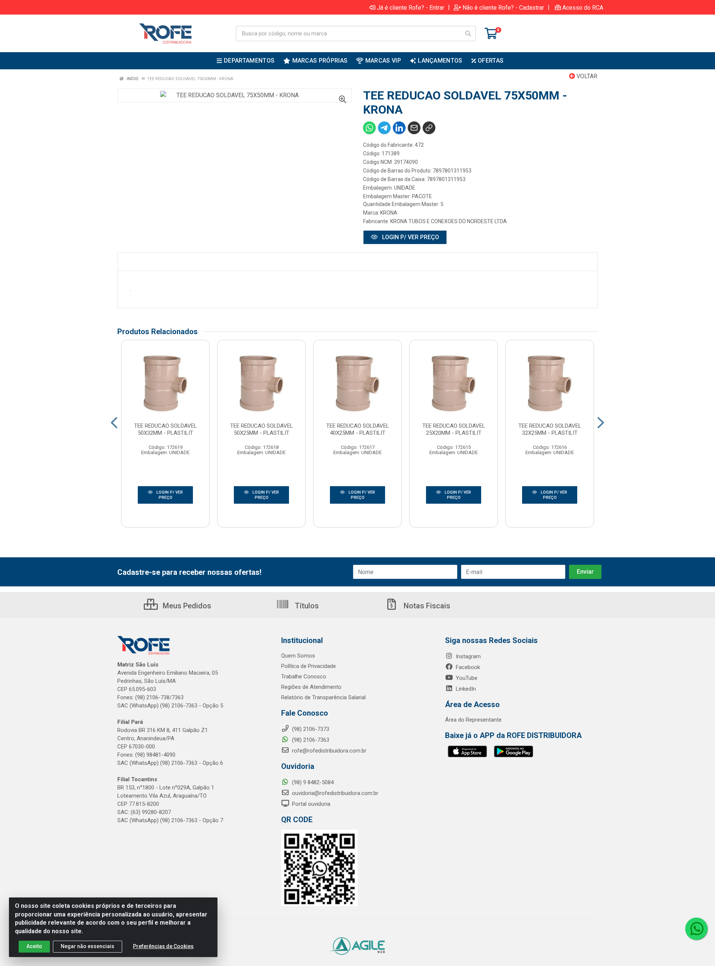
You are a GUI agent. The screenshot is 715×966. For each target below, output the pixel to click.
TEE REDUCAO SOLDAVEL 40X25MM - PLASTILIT (357, 429)
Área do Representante (473, 719)
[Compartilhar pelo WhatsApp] (369, 127)
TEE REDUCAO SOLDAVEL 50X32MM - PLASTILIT (165, 429)
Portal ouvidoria (310, 804)
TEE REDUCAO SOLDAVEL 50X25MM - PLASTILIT (261, 429)
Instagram (467, 656)
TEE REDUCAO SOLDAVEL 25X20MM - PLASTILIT (453, 429)
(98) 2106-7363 (309, 740)
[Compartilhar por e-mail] (414, 127)
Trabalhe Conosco (303, 676)
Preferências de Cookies (163, 946)
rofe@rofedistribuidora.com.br (328, 750)
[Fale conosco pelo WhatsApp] (696, 929)
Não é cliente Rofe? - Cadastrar (503, 7)
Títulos (306, 605)
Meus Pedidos (186, 605)
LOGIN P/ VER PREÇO (410, 237)
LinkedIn (465, 688)
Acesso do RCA (582, 7)
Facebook (467, 667)
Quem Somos (298, 655)
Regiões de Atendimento (311, 687)
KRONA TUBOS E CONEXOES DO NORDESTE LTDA (448, 221)
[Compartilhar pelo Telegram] (384, 127)
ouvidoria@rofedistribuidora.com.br (334, 793)
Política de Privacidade (308, 666)
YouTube (465, 678)
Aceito (34, 946)
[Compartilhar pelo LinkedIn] (399, 127)
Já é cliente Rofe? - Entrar (410, 7)
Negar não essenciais (87, 946)
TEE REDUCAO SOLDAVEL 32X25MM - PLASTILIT (549, 429)
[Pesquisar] (468, 33)
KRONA (388, 213)
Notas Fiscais (426, 605)
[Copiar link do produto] (429, 127)
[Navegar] (114, 423)
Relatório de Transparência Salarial (323, 697)
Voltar (586, 76)
